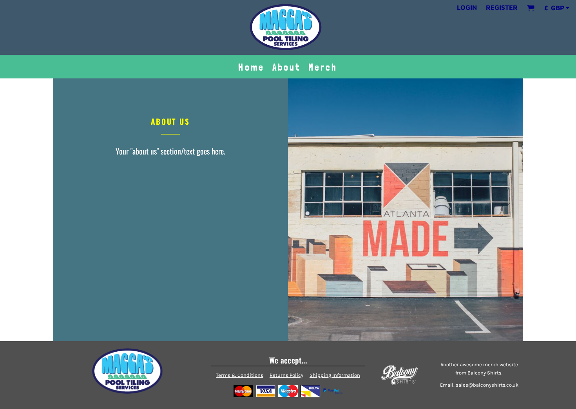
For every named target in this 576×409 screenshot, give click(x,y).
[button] (530, 8)
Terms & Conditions (239, 375)
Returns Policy (286, 375)
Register (502, 7)
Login (467, 7)
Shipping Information (335, 375)
